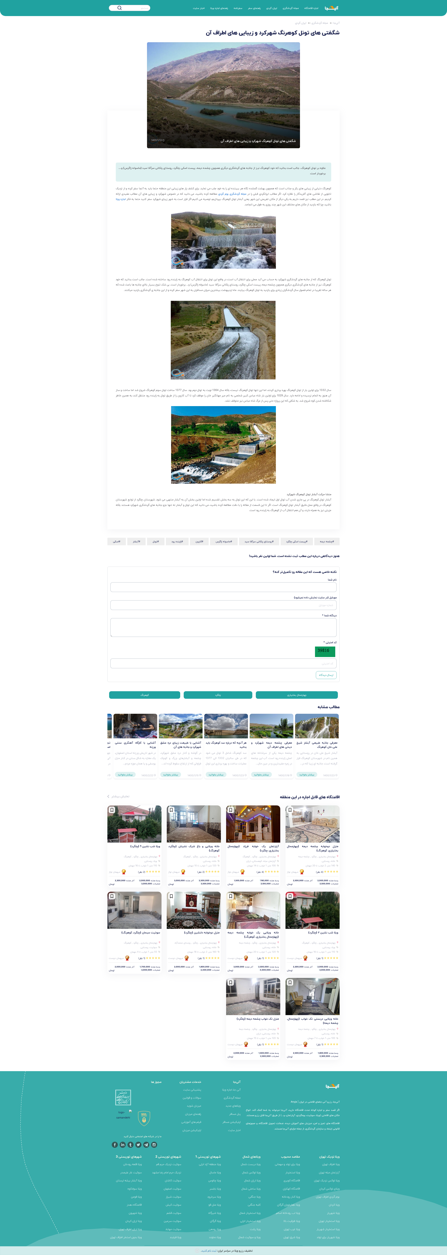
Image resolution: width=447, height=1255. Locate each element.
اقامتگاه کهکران (291, 1188)
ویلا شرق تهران (291, 1237)
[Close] (197, 1250)
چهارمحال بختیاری (296, 694)
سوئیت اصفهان (172, 1188)
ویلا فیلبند (175, 1237)
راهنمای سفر (254, 7)
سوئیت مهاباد (173, 1229)
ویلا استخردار (292, 1172)
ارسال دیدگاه (326, 675)
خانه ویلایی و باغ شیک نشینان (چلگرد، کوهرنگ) (193, 848)
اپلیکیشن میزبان (191, 1130)
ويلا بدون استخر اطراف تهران (126, 1237)
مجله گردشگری (291, 7)
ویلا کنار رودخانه (291, 1196)
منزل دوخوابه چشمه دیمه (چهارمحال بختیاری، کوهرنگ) (312, 848)
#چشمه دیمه (327, 541)
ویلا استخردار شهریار (328, 1229)
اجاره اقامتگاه (311, 7)
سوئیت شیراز (173, 1196)
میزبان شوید (194, 1105)
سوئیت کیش (173, 1204)
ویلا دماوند (215, 1237)
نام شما (332, 579)
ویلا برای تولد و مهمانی (287, 1164)
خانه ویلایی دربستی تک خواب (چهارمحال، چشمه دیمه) (312, 1021)
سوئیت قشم (174, 1212)
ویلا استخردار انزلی (250, 1221)
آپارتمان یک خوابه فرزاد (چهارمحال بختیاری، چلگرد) (253, 848)
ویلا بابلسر (215, 1188)
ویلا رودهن (215, 1229)
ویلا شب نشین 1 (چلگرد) (145, 846)
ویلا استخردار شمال (250, 1212)
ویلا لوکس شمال (251, 1172)
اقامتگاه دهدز (134, 1204)
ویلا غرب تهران (292, 1229)
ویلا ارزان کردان (133, 1221)
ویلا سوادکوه (134, 1188)
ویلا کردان (334, 1204)
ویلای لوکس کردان (329, 1188)
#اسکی (116, 541)
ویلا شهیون (135, 1212)
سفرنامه (238, 7)
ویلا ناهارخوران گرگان (288, 1204)
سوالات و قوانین (192, 1097)
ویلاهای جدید (233, 1105)
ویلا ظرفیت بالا (291, 1221)
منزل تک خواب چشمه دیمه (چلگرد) (258, 1018)
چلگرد (218, 694)
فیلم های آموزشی (191, 1122)
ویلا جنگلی (254, 1196)
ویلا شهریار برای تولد (328, 1237)
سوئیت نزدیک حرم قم (168, 1164)
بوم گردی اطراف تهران (328, 1196)
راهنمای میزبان (193, 1113)
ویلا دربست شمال (251, 1164)
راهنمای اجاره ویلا (219, 7)
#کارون (199, 541)
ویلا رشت (255, 1229)
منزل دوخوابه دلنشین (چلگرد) (201, 932)
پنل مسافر (235, 1113)
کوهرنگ (145, 694)
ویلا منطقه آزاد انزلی (210, 1164)
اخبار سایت (199, 7)
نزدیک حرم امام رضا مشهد (166, 1172)
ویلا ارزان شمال (252, 1180)
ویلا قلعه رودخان (132, 1164)
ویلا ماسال (215, 1172)
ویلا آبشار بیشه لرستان (129, 1180)
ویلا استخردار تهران (329, 1221)
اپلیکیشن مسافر (231, 1122)
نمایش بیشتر (120, 796)
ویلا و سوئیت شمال (249, 1237)
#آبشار (136, 541)
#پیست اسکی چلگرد (296, 541)
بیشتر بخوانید (306, 774)
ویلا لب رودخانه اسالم (288, 1212)
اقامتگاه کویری (292, 1180)
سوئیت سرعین (172, 1221)
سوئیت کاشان (173, 1180)
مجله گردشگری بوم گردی (232, 193)
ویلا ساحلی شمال (251, 1188)
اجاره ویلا (121, 199)
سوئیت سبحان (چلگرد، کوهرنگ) (140, 932)
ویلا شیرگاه (214, 1212)
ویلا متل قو (214, 1204)
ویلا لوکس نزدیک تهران (327, 1180)
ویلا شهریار (333, 1212)
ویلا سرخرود (214, 1196)
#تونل (156, 541)
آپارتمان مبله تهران (329, 1172)
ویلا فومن (136, 1196)
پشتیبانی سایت (192, 1089)
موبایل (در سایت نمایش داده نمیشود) (315, 597)
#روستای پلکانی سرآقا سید (259, 541)
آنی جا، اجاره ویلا (231, 1089)
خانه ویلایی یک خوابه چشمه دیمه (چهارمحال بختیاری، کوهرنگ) (253, 934)
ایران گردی (271, 7)
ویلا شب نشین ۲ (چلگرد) (323, 932)
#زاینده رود (177, 541)
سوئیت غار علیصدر (131, 1172)
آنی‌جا (336, 22)
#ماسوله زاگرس (224, 541)
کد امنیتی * (330, 642)
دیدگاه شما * (329, 615)
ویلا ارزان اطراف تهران (130, 1229)
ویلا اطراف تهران (331, 1164)
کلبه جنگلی (254, 1204)
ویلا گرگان (215, 1221)
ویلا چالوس (214, 1180)
